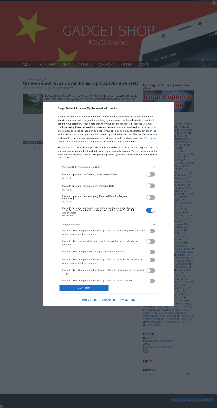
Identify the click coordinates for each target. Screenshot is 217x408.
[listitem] (108, 167)
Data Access (108, 299)
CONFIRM (84, 288)
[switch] (150, 174)
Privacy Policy (127, 299)
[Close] (167, 108)
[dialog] (108, 204)
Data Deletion (89, 299)
